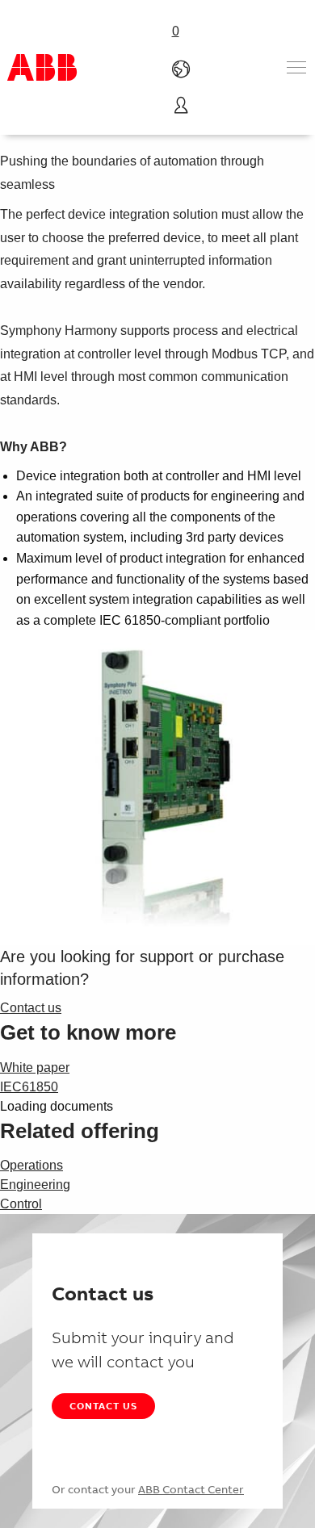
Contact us (103, 1406)
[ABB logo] (42, 67)
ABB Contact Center (191, 1489)
